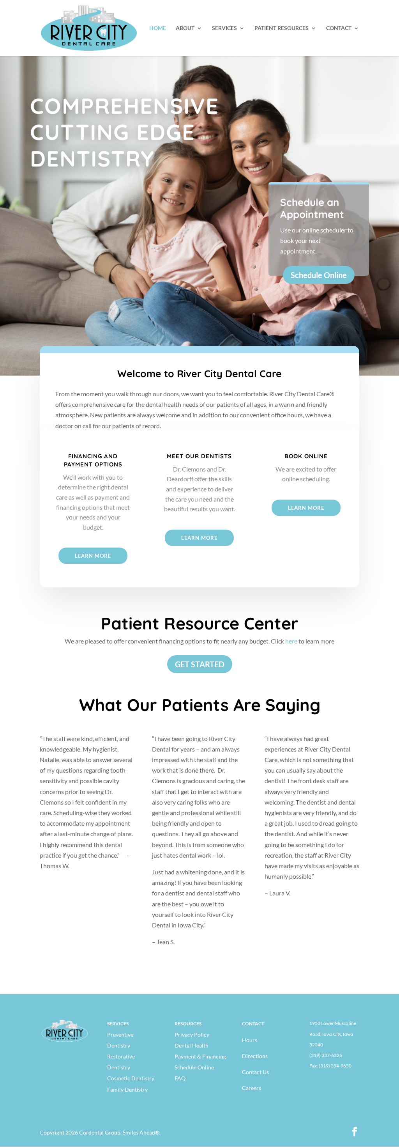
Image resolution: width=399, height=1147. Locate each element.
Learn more (306, 508)
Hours (249, 1040)
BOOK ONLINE (306, 456)
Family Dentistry (127, 1089)
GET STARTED (199, 664)
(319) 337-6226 (325, 1055)
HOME (157, 28)
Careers (251, 1088)
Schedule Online (319, 275)
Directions (255, 1056)
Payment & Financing (200, 1056)
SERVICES (224, 28)
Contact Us (255, 1072)
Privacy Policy (192, 1034)
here (291, 641)
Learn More (93, 556)
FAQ (180, 1078)
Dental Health (191, 1045)
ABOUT (185, 28)
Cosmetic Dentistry (130, 1078)
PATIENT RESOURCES (281, 28)
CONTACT (338, 28)
